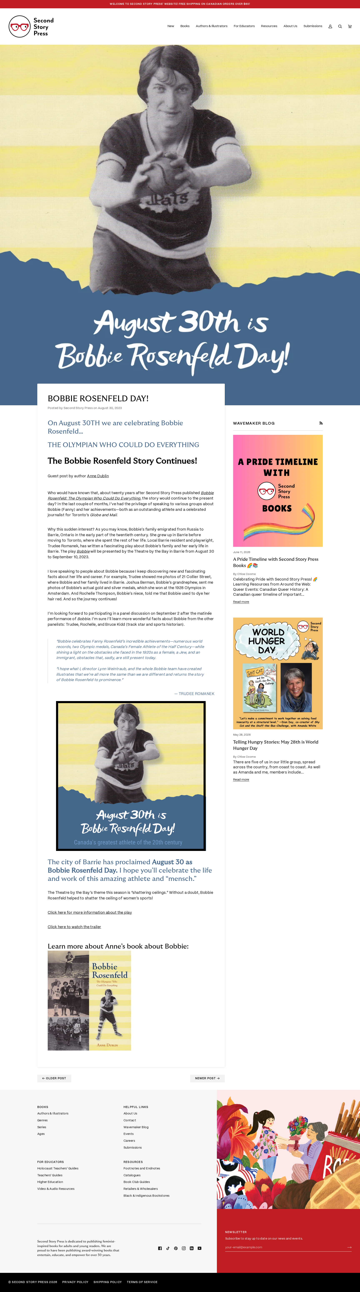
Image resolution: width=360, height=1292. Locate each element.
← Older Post (54, 1078)
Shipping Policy (108, 1282)
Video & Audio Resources (55, 1189)
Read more (241, 602)
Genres (42, 1120)
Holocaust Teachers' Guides (57, 1168)
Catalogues (132, 1175)
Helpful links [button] (136, 1107)
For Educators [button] (50, 1162)
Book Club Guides (137, 1182)
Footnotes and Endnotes (142, 1168)
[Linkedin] (192, 1248)
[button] (185, 26)
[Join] (346, 1247)
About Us (130, 1113)
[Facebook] (160, 1248)
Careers (129, 1140)
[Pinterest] (176, 1248)
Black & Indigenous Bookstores (147, 1195)
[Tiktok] (168, 1248)
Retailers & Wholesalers (141, 1189)
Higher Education (50, 1182)
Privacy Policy (75, 1282)
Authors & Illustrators (53, 1113)
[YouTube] (199, 1248)
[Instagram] (184, 1248)
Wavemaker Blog (136, 1127)
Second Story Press (30, 1282)
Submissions (133, 1147)
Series (41, 1127)
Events (129, 1134)
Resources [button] (133, 1162)
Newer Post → (207, 1078)
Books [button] (42, 1107)
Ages (41, 1134)
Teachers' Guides (49, 1175)
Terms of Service (142, 1282)
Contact (130, 1120)
